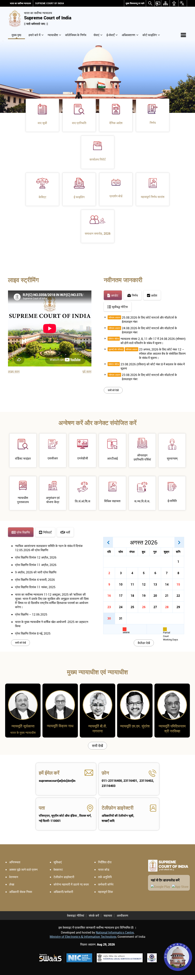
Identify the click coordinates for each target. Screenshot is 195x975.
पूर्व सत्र (86, 371)
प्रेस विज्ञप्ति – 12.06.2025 (31, 614)
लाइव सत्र (14, 371)
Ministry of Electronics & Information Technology (83, 937)
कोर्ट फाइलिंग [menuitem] (149, 35)
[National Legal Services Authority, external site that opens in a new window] (120, 958)
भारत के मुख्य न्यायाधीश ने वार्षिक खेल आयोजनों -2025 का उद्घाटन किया (51, 624)
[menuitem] (135, 3)
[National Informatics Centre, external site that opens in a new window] (79, 958)
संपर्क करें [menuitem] (94, 915)
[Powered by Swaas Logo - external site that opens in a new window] (50, 957)
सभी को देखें (113, 390)
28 (167, 607)
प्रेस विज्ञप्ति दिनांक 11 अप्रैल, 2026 (35, 565)
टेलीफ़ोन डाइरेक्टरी (117, 808)
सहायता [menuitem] (108, 915)
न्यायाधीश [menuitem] (53, 35)
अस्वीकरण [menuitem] (122, 915)
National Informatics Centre (115, 932)
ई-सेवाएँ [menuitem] (110, 35)
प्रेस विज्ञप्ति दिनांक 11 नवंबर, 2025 (35, 587)
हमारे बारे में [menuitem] (34, 35)
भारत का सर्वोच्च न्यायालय (20, 3)
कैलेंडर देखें (144, 643)
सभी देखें (97, 745)
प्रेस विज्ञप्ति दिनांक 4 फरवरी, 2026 (35, 580)
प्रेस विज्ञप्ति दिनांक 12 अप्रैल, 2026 (35, 557)
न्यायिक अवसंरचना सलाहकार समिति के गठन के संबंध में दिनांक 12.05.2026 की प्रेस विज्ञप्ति (49, 548)
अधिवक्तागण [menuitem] (128, 35)
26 (143, 607)
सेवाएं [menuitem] (96, 35)
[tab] (113, 295)
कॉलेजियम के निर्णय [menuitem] (75, 35)
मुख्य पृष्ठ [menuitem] (16, 35)
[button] (108, 542)
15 (178, 584)
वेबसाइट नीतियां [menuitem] (75, 915)
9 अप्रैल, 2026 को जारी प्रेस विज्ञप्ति (35, 572)
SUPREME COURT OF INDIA (49, 3)
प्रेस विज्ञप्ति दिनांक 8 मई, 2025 (32, 633)
